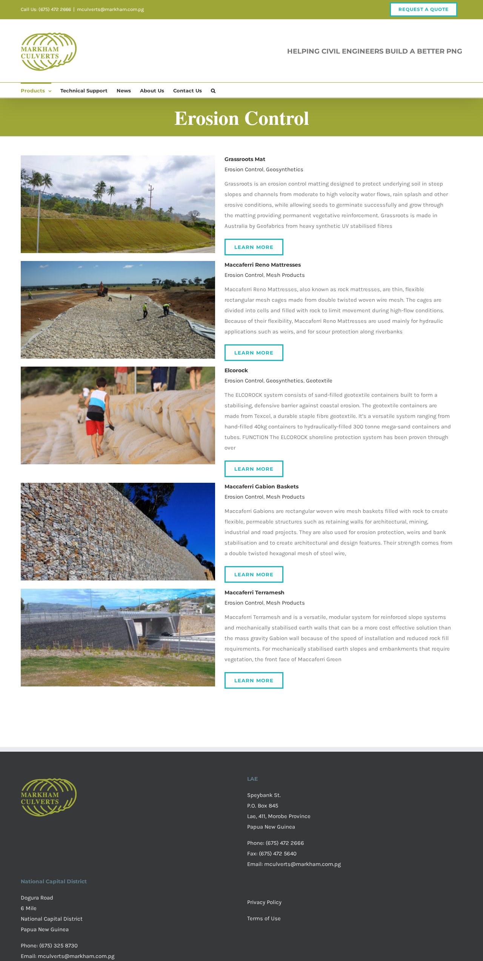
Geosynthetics (284, 169)
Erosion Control (244, 169)
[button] (213, 90)
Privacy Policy (264, 902)
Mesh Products (285, 275)
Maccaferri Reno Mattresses (263, 264)
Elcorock (236, 370)
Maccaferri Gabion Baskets (261, 486)
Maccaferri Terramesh (255, 592)
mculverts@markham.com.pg (110, 9)
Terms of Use (264, 918)
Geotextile (319, 380)
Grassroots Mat (245, 159)
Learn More (254, 247)
